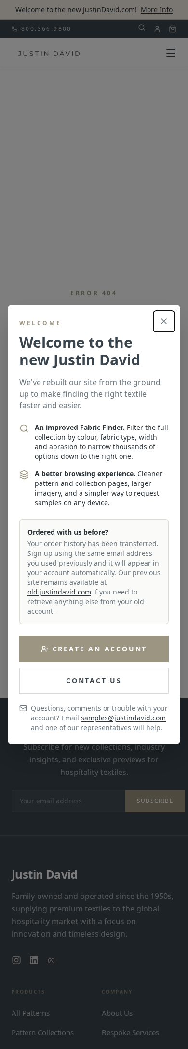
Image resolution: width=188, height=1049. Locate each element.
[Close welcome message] (164, 321)
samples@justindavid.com (123, 717)
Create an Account (100, 648)
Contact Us (94, 680)
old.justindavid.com (59, 591)
